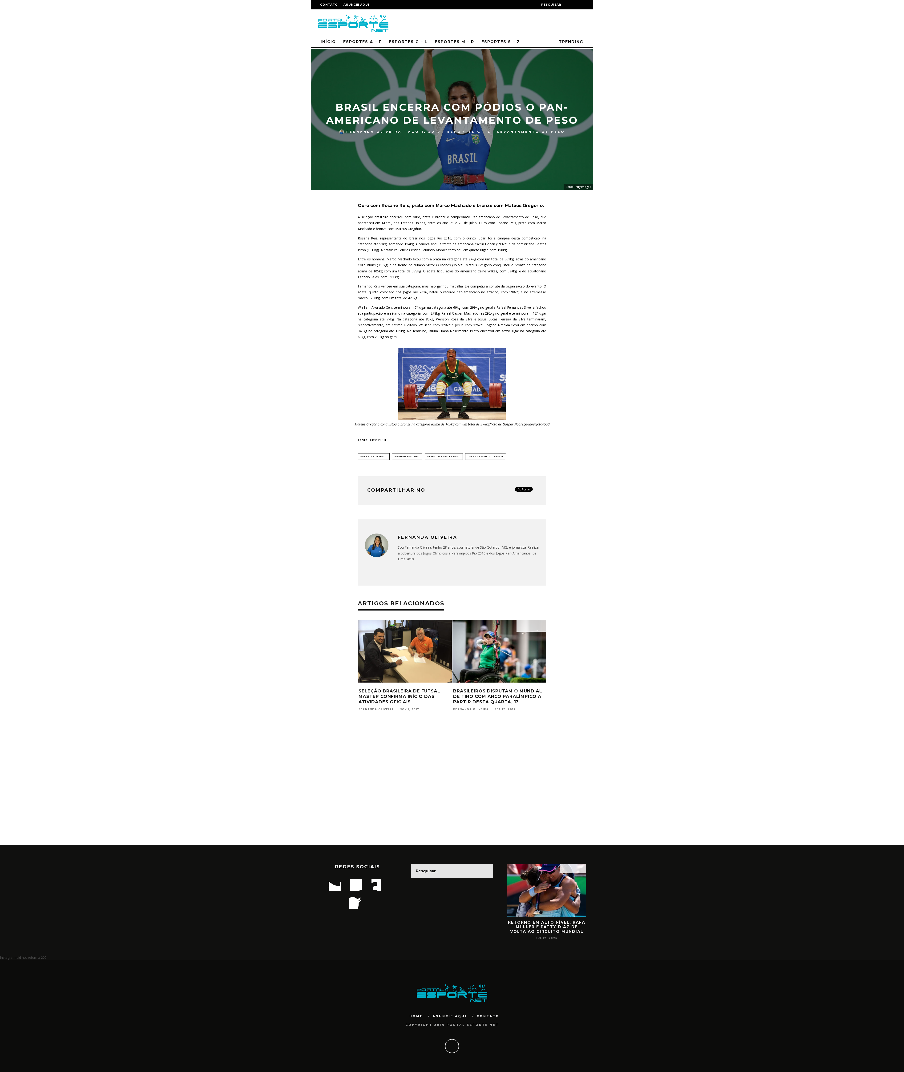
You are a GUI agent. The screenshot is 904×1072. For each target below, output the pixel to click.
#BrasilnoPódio (373, 456)
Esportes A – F (362, 42)
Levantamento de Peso (531, 131)
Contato (329, 4)
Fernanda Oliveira (374, 131)
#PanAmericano (407, 456)
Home (416, 1016)
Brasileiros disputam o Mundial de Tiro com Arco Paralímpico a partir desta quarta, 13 (497, 696)
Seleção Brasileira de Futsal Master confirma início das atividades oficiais (399, 696)
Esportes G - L (469, 131)
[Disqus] (452, 784)
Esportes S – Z (500, 42)
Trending (570, 42)
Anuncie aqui (356, 4)
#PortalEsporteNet (443, 456)
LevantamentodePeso (485, 456)
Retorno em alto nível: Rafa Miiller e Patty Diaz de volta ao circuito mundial (546, 927)
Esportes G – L (408, 42)
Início (328, 42)
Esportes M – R (454, 42)
